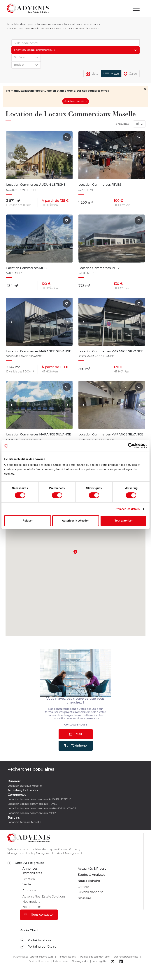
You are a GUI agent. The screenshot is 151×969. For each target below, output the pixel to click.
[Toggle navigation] (136, 8)
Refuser (27, 520)
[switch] (57, 495)
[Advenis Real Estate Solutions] (28, 8)
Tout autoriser (124, 520)
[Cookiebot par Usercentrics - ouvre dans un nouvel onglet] (131, 445)
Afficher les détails (127, 508)
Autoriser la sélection (75, 520)
